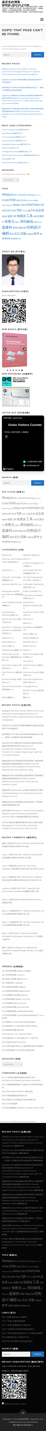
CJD (3, 843)
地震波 (21, 216)
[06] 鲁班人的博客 (9, 979)
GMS (18, 200)
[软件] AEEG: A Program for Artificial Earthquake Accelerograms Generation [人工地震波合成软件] (22, 936)
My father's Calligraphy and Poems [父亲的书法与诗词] (12, 630)
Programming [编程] (10, 650)
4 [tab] (16, 370)
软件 (37, 233)
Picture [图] (7, 646)
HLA (23, 200)
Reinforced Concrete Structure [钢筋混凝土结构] (19, 155)
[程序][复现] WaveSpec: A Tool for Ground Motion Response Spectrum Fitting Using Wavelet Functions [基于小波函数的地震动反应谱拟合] (23, 813)
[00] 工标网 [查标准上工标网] (13, 1317)
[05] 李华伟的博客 (9, 975)
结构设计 (34, 227)
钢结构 (7, 238)
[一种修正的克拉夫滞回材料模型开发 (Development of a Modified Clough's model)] (16, 392)
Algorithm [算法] (30, 555)
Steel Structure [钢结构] (12, 672)
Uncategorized (29, 686)
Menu (42, 19)
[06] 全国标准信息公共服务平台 (14, 1337)
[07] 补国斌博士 (8, 983)
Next (24, 349)
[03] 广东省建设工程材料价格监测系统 (17, 1329)
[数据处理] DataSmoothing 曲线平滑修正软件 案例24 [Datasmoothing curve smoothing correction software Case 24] (22, 793)
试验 (23, 233)
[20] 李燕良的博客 (9, 1007)
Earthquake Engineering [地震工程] (14, 144)
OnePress (13, 1422)
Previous (5, 349)
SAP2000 (6, 210)
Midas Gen (19, 205)
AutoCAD (5, 570)
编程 (5, 233)
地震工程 (11, 216)
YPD (23, 210)
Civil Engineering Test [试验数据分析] (15, 151)
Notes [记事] (6, 159)
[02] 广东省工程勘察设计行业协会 (15, 1325)
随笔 (25, 697)
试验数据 (30, 234)
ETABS (5, 200)
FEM (12, 200)
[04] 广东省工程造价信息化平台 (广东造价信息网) (21, 1333)
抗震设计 (6, 1288)
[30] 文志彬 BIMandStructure (14, 1042)
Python (26, 650)
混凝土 (17, 222)
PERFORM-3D (35, 205)
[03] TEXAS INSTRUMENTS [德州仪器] (17, 1091)
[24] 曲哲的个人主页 (10, 1022)
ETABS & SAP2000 (30, 591)
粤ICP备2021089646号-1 (23, 1425)
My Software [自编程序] (10, 133)
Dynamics (37, 195)
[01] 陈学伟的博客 (9, 971)
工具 (29, 216)
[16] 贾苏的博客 (8, 999)
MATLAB (29, 200)
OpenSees (6, 638)
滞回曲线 (26, 221)
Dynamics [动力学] (8, 148)
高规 (19, 239)
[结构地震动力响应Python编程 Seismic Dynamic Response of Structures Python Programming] (14, 350)
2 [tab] (10, 370)
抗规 (35, 216)
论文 (17, 233)
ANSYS (26, 559)
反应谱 (40, 210)
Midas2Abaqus (7, 205)
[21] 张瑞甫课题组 (9, 1011)
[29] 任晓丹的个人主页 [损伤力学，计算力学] (20, 1038)
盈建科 (7, 227)
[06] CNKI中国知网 (9, 1103)
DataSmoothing (26, 194)
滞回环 (36, 222)
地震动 (4, 216)
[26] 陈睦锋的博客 (9, 1030)
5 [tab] (19, 370)
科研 (15, 227)
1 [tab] (7, 370)
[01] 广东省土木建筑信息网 (13, 1321)
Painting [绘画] (29, 638)
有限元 (10, 221)
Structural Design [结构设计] (12, 137)
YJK (19, 210)
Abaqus (7, 194)
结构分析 (22, 227)
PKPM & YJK (28, 646)
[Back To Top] (23, 1413)
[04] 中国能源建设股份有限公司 (14, 1095)
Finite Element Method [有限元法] (13, 163)
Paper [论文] (7, 642)
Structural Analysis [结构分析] (12, 141)
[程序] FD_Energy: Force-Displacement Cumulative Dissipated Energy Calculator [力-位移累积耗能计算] (22, 950)
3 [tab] (13, 370)
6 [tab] (22, 370)
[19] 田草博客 (7, 1003)
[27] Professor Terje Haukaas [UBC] (17, 1034)
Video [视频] (7, 697)
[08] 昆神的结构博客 (10, 987)
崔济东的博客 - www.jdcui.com (15, 3)
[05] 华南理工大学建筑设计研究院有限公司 (19, 1099)
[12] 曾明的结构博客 (10, 991)
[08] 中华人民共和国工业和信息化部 (16, 1341)
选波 (10, 1305)
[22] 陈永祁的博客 (9, 1015)
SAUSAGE (27, 661)
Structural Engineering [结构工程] (13, 130)
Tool (14, 210)
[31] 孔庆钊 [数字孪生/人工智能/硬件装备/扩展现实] (22, 1046)
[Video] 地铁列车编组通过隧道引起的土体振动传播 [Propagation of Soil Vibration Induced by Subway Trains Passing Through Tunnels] (22, 825)
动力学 (31, 210)
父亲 (40, 222)
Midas (25, 623)
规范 (12, 233)
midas (35, 200)
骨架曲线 (14, 238)
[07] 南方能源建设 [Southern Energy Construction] (23, 1107)
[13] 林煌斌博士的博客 (11, 995)
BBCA (16, 195)
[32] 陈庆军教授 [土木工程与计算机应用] (18, 1050)
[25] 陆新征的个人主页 (11, 1026)
